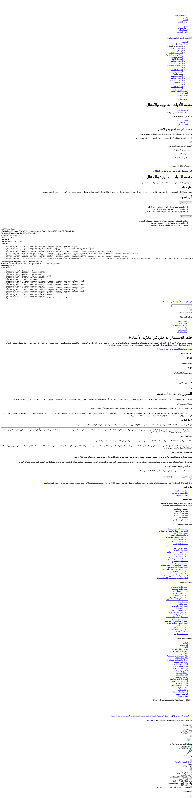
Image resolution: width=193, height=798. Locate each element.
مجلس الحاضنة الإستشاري (154, 716)
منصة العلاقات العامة (180, 610)
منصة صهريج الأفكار (180, 591)
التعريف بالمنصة (177, 48)
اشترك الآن (167, 477)
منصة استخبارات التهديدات (178, 567)
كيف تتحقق (187, 725)
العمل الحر (182, 330)
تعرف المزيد (150, 720)
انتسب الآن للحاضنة (185, 312)
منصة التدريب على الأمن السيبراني (175, 569)
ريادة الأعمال (182, 327)
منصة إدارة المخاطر (180, 550)
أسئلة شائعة (140, 716)
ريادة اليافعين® (182, 673)
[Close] (2, 229)
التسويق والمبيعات (180, 325)
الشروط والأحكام (176, 59)
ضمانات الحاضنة (182, 495)
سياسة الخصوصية (129, 716)
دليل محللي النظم (181, 658)
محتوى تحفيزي (181, 323)
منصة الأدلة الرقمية (180, 544)
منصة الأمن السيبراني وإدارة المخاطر (174, 565)
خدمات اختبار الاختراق (179, 619)
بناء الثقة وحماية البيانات (179, 535)
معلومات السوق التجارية (179, 651)
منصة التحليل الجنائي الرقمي (177, 623)
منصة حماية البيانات (180, 539)
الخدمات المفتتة (182, 683)
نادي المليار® (183, 688)
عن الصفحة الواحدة (185, 716)
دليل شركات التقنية (180, 653)
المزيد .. (45, 483)
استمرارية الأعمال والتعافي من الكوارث (173, 531)
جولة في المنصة (177, 50)
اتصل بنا (185, 93)
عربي (186, 22)
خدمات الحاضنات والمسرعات (177, 600)
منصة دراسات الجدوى (179, 571)
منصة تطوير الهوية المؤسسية (177, 617)
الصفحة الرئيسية (181, 110)
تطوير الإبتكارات (182, 120)
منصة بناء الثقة (182, 625)
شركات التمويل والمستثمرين (177, 660)
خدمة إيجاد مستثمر (181, 662)
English (180, 22)
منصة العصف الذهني (180, 593)
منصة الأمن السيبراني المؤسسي (176, 621)
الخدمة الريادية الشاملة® (178, 679)
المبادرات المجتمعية (180, 692)
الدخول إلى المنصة (176, 63)
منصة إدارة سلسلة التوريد (178, 612)
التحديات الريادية (182, 694)
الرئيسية (184, 42)
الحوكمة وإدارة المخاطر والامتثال (176, 576)
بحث (189, 308)
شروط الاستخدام (116, 716)
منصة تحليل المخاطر (180, 554)
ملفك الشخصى (182, 32)
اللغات (185, 647)
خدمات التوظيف (182, 677)
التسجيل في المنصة (176, 53)
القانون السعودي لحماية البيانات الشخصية (172, 578)
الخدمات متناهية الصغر (179, 685)
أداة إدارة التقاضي (185, 203)
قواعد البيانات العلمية (180, 649)
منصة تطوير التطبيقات (179, 587)
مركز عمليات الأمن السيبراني (177, 559)
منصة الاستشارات (181, 573)
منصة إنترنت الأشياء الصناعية (177, 546)
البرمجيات (184, 645)
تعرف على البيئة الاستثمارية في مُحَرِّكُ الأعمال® (174, 349)
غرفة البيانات (183, 690)
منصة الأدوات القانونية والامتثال (176, 552)
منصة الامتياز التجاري (180, 627)
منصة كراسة (183, 602)
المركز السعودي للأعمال (183, 762)
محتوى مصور (182, 321)
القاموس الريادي (181, 670)
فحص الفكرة (183, 95)
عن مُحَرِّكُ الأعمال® (170, 716)
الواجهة (185, 643)
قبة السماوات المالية (180, 632)
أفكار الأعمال (183, 124)
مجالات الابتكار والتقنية (179, 91)
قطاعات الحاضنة (181, 491)
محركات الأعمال (181, 44)
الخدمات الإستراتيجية (180, 681)
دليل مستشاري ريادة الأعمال (177, 656)
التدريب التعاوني (182, 675)
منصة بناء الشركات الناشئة (178, 529)
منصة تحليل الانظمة (180, 595)
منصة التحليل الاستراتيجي (178, 556)
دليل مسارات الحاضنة (180, 493)
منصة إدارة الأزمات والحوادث (177, 537)
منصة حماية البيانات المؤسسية (176, 542)
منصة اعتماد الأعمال (180, 533)
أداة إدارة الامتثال (186, 216)
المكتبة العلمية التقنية (180, 664)
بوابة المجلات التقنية (180, 666)
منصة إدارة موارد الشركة (178, 597)
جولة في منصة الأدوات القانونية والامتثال (177, 301)
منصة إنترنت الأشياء (180, 548)
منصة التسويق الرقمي (179, 615)
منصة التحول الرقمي (180, 606)
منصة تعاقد (183, 604)
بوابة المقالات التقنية (180, 668)
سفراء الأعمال (182, 696)
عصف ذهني (183, 122)
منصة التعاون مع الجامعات (178, 563)
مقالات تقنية (182, 332)
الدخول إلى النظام (176, 80)
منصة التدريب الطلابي (180, 561)
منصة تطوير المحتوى (180, 589)
